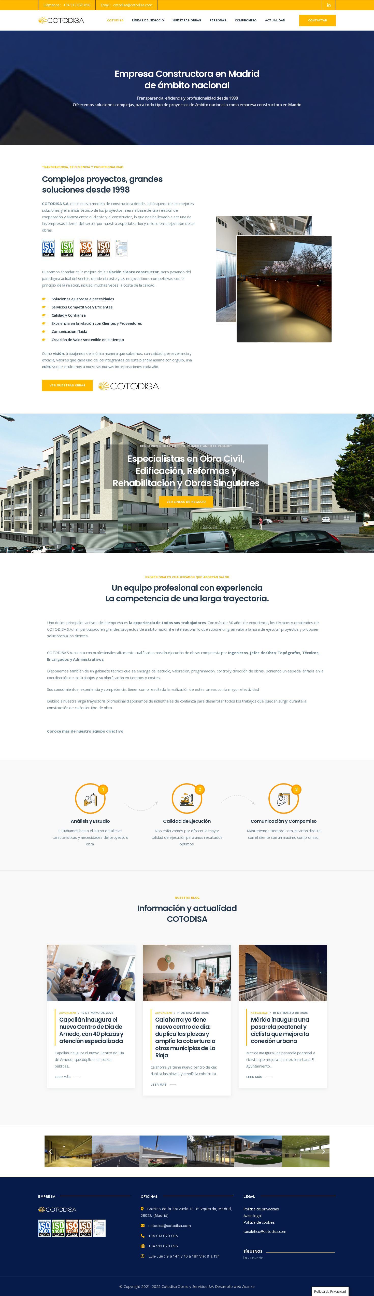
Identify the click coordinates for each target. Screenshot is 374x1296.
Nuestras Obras (186, 20)
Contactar (317, 20)
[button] (50, 1151)
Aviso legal (252, 1215)
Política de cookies (259, 1222)
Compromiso (245, 20)
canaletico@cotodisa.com (264, 1231)
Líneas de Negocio (148, 20)
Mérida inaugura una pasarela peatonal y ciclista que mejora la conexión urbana (280, 1030)
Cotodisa (115, 20)
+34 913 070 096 (76, 5)
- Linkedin (255, 1257)
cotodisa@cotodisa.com (132, 5)
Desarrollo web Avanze (235, 1286)
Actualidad (275, 20)
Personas (217, 20)
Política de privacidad (261, 1208)
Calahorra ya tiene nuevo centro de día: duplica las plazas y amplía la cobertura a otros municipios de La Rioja (185, 1037)
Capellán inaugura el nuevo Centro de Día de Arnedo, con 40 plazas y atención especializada (91, 1030)
